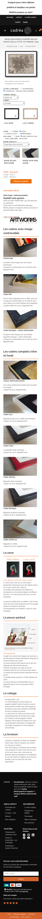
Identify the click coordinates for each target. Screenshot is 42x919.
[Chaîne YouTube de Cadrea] (28, 837)
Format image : (10, 94)
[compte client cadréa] (36, 30)
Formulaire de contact (10, 808)
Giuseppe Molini (31, 46)
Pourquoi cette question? (25, 91)
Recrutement (29, 823)
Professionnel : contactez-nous (11, 833)
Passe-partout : (11, 142)
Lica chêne (28, 123)
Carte (21, 46)
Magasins (9, 17)
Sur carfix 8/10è (30, 136)
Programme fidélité (29, 812)
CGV (9, 914)
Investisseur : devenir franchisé (11, 847)
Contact (19, 17)
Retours (8, 816)
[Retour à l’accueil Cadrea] (21, 30)
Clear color (11, 134)
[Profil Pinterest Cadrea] (24, 837)
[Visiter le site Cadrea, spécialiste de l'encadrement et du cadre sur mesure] (7, 782)
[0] (39, 30)
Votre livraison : (11, 89)
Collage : (8, 136)
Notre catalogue (31, 819)
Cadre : (7, 100)
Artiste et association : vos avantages (11, 840)
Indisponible (25, 134)
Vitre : (6, 131)
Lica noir (8, 123)
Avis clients (26, 917)
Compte (17, 22)
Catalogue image (11, 46)
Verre (15, 131)
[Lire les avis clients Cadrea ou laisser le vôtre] (11, 902)
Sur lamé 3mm (11, 138)
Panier (25, 22)
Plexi (23, 131)
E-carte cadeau (30, 17)
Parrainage (28, 816)
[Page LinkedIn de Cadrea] (33, 835)
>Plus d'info (23, 138)
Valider (21, 879)
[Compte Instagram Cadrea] (28, 835)
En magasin (28, 89)
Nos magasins (10, 819)
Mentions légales (19, 914)
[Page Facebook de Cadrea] (24, 835)
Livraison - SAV (10, 813)
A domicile (10, 91)
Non (17, 136)
